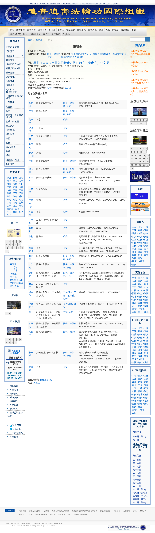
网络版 (13, 273)
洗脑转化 (10, 129)
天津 (9, 180)
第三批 (136, 436)
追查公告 (42, 29)
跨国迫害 (10, 56)
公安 (49, 56)
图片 (25, 34)
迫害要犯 (10, 76)
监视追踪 (81, 29)
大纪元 (29, 514)
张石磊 (31, 257)
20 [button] (144, 158)
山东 (21, 186)
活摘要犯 (10, 80)
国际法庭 (116, 511)
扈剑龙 (31, 274)
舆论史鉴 (14, 408)
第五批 (144, 495)
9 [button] (12, 244)
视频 (107, 29)
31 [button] (148, 165)
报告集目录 (35, 34)
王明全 (31, 113)
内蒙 (9, 183)
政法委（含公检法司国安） (14, 116)
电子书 (46, 34)
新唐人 (21, 514)
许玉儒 (31, 213)
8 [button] (9, 244)
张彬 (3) (31, 238)
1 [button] (6, 241)
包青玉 (31, 285)
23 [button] (136, 161)
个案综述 (14, 389)
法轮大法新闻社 (35, 511)
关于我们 (56, 34)
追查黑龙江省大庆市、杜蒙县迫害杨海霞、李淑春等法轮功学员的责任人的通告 (93, 55)
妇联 (8, 110)
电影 (134, 29)
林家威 (31, 354)
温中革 (31, 294)
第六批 (136, 495)
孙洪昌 (31, 129)
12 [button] (7, 248)
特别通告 (14, 393)
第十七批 (137, 466)
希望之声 (143, 511)
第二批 (144, 436)
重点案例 (14, 397)
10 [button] (15, 244)
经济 (8, 155)
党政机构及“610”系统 (11, 90)
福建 (15, 202)
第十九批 (137, 459)
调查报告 (20, 29)
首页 (12, 29)
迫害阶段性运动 (13, 63)
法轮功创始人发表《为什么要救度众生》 (139, 91)
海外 (15, 211)
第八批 (136, 492)
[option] (15, 231)
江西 (21, 193)
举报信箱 (14, 436)
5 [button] (17, 241)
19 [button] (140, 158)
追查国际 (16, 425)
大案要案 (10, 59)
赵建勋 (31, 229)
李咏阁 (31, 325)
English (66, 34)
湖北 (15, 199)
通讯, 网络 (11, 146)
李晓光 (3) (31, 249)
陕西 (15, 205)
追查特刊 (14, 401)
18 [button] (136, 158)
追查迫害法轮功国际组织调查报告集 (16, 282)
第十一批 (137, 485)
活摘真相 (16, 428)
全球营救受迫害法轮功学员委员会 (84, 511)
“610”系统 (68, 292)
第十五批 (137, 472)
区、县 (68, 87)
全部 (9, 214)
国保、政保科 (53, 53)
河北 (9, 196)
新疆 (9, 193)
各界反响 (14, 404)
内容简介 (137, 431)
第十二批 (137, 482)
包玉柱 (31, 146)
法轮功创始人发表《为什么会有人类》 (140, 81)
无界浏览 (61, 514)
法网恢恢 (22, 511)
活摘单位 (10, 85)
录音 (101, 29)
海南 (9, 199)
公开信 (52, 29)
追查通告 (31, 29)
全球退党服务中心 (81, 514)
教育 (8, 150)
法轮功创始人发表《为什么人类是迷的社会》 (140, 53)
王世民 (31, 190)
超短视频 (125, 29)
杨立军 (31, 171)
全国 (9, 211)
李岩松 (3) (31, 266)
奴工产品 (10, 125)
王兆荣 (31, 221)
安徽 (15, 186)
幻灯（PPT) (15, 34)
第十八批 (137, 463)
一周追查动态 (16, 432)
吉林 (15, 183)
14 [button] (15, 248)
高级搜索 (140, 45)
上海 (21, 177)
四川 (21, 183)
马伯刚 (31, 104)
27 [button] (132, 165)
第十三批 (137, 479)
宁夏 (9, 186)
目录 (15, 270)
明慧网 (46, 511)
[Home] (13, 14)
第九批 (144, 489)
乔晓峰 (31, 368)
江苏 (15, 193)
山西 (9, 190)
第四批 (136, 499)
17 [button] (7, 251)
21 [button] (148, 158)
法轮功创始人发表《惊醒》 (139, 64)
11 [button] (19, 244)
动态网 (52, 514)
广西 (21, 190)
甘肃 (9, 202)
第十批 (136, 489)
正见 (134, 511)
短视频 (115, 29)
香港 (17, 208)
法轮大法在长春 (41, 514)
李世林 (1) (31, 305)
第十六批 (137, 469)
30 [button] (144, 165)
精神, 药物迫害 (13, 68)
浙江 (21, 196)
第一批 (136, 439)
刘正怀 (31, 121)
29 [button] (140, 165)
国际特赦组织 (105, 511)
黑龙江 (10, 208)
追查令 (61, 29)
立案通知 (70, 29)
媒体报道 (10, 134)
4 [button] (15, 241)
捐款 (141, 196)
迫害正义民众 (12, 159)
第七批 (144, 492)
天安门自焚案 (12, 47)
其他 (21, 211)
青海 (21, 205)
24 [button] (140, 161)
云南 (21, 180)
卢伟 (31, 160)
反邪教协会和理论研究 (14, 96)
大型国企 (10, 102)
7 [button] (6, 244)
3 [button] (12, 241)
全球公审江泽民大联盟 (60, 511)
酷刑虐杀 (10, 72)
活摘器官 (10, 51)
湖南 (21, 199)
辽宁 (9, 205)
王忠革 (31, 137)
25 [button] (144, 161)
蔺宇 (31, 311)
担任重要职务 (46, 379)
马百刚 (31, 333)
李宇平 (31, 179)
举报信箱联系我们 (15, 352)
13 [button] (11, 248)
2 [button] (9, 241)
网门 (69, 514)
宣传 (8, 138)
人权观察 (126, 511)
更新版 (13, 264)
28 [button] (136, 165)
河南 (15, 196)
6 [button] (20, 241)
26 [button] (148, 161)
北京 (15, 177)
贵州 (21, 202)
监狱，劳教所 (12, 121)
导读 (15, 267)
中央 (9, 177)
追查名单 (92, 29)
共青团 (9, 106)
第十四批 (137, 476)
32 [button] (132, 168)
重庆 (15, 180)
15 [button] (18, 248)
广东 (15, 190)
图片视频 (14, 386)
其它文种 (10, 164)
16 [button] (22, 248)
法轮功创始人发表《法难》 (139, 72)
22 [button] (132, 161)
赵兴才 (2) (31, 154)
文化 (8, 142)
